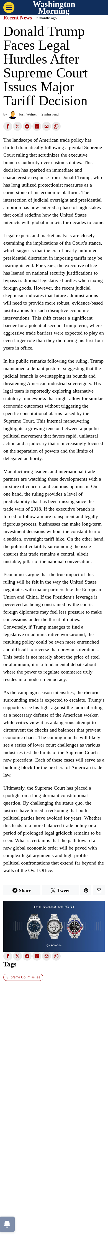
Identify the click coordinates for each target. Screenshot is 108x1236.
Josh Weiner (28, 114)
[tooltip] (7, 126)
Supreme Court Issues (23, 977)
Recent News (17, 18)
